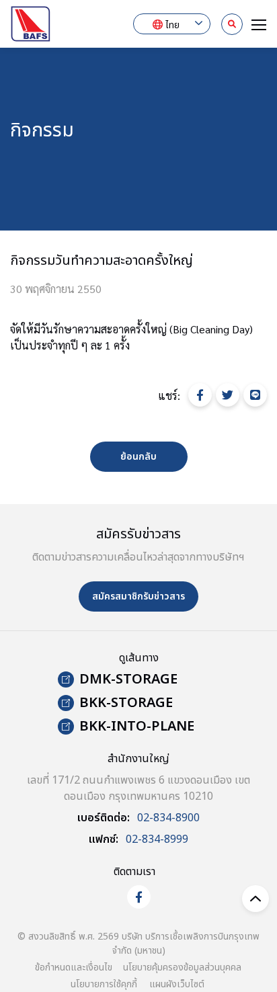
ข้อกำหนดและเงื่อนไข (73, 967)
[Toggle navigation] (255, 23)
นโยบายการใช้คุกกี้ (104, 984)
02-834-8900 (168, 818)
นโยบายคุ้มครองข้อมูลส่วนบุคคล (182, 967)
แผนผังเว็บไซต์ (176, 984)
